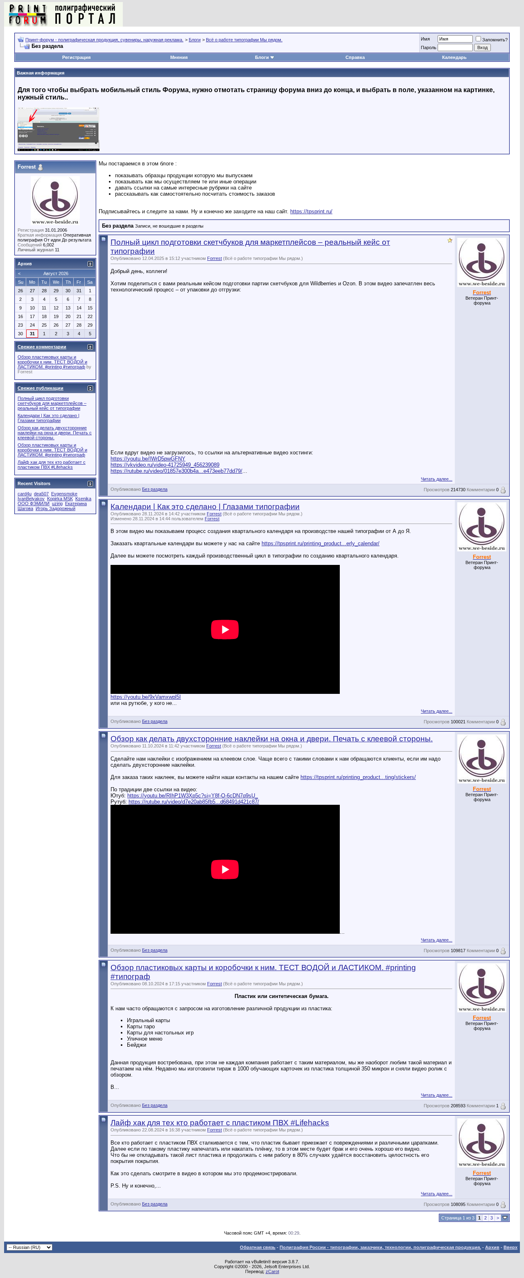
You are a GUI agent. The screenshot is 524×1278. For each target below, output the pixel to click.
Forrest (214, 258)
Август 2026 (55, 273)
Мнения (178, 57)
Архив (492, 1247)
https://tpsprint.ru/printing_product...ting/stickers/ (358, 777)
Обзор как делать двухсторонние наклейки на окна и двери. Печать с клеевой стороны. (272, 738)
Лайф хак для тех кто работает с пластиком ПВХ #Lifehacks (220, 1122)
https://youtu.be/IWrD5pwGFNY (148, 459)
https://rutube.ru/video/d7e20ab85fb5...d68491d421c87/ (194, 802)
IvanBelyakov (31, 498)
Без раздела (154, 489)
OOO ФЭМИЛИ (34, 503)
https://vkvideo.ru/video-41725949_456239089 (165, 465)
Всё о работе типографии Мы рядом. (244, 39)
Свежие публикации (40, 388)
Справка (355, 57)
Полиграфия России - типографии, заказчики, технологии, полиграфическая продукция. (380, 1247)
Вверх (510, 1247)
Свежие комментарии (42, 346)
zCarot (272, 1271)
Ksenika (83, 498)
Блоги (195, 39)
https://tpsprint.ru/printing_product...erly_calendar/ (320, 543)
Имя (425, 38)
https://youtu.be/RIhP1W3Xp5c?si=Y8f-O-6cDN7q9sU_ (192, 796)
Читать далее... (436, 478)
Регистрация (76, 57)
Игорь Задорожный (55, 508)
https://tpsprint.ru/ (311, 211)
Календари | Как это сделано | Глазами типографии (205, 506)
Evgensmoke (64, 493)
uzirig (57, 503)
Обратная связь (258, 1247)
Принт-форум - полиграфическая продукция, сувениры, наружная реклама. (104, 39)
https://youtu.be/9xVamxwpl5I (146, 697)
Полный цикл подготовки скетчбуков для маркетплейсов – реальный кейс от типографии (52, 403)
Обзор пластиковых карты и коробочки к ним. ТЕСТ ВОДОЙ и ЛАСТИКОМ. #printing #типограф (52, 361)
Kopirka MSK (60, 498)
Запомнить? (495, 39)
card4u (25, 493)
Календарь (454, 57)
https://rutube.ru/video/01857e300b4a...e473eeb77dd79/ (176, 471)
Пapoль (428, 47)
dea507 (41, 493)
